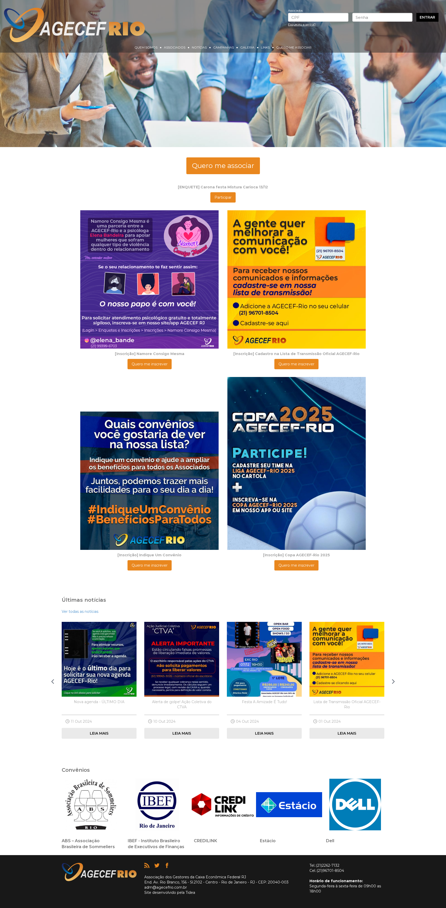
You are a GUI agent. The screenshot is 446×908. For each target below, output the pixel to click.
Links (265, 47)
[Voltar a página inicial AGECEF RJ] (74, 25)
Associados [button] (174, 47)
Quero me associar (294, 47)
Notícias (199, 47)
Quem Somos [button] (145, 47)
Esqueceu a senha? (302, 24)
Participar (223, 197)
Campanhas (223, 47)
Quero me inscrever (150, 364)
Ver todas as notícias (80, 611)
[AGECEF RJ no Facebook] (167, 866)
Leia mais (99, 733)
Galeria (247, 47)
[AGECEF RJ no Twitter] (157, 866)
